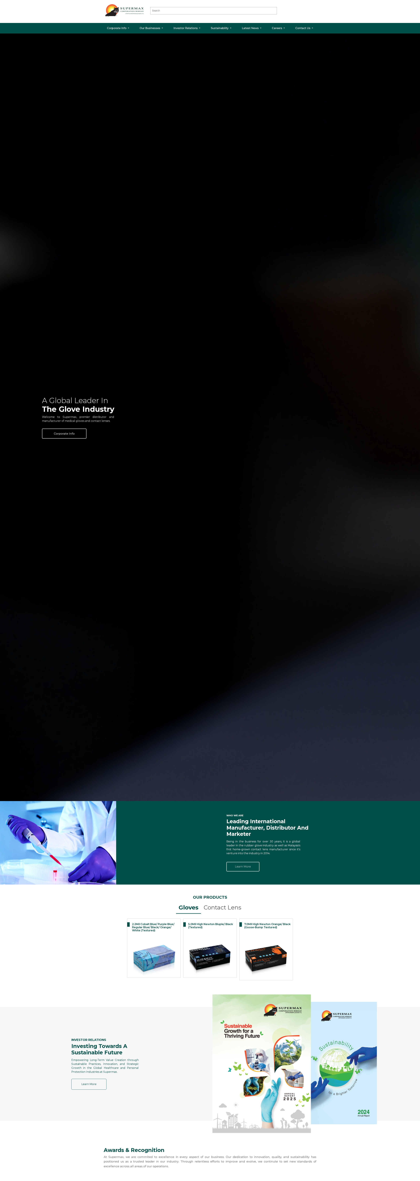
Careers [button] (277, 28)
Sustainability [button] (220, 28)
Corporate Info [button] (117, 28)
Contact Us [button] (303, 28)
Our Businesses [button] (150, 28)
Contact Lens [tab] (222, 907)
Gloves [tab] (188, 907)
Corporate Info (64, 433)
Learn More (243, 866)
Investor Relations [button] (185, 28)
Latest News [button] (250, 28)
